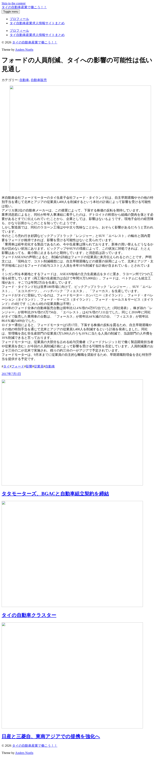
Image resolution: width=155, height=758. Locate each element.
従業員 (39, 366)
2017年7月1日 (11, 374)
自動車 (24, 80)
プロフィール (19, 19)
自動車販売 (39, 80)
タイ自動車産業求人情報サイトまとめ (37, 23)
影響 (29, 366)
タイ (6, 366)
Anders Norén (24, 49)
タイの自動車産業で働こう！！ (24, 7)
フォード (17, 366)
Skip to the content (13, 3)
